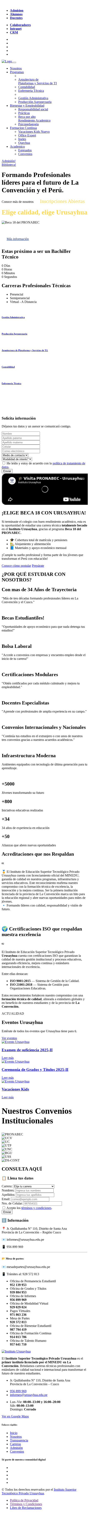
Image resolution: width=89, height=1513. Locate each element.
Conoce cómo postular (16, 565)
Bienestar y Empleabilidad (27, 105)
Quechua (24, 143)
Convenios (25, 154)
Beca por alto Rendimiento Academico (34, 118)
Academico (17, 146)
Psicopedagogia (28, 124)
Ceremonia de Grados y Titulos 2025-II (35, 1069)
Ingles (22, 139)
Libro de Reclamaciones (26, 1507)
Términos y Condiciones (26, 1504)
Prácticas (24, 113)
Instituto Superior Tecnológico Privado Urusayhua (39, 1491)
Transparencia (19, 1440)
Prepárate (38, 565)
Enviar (7, 471)
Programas (17, 72)
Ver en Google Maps (15, 1416)
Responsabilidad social (33, 109)
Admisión (16, 1448)
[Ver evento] (15, 1042)
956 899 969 (18, 1391)
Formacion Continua (23, 128)
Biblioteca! (9, 164)
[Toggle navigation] (14, 62)
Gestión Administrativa (33, 98)
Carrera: (7, 1186)
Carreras (15, 1444)
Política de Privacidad (24, 1500)
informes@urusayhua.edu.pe (28, 1395)
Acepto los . (29, 1208)
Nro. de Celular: (12, 1203)
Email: (6, 1199)
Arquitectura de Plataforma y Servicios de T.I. (25, 350)
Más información (18, 239)
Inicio (13, 1433)
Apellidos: (8, 1194)
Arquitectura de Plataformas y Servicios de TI (37, 81)
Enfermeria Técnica (31, 90)
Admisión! (9, 161)
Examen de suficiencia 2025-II (27, 1050)
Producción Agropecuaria (35, 102)
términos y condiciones (36, 1208)
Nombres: (8, 1190)
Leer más (8, 1058)
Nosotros (16, 68)
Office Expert (27, 135)
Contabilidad (26, 87)
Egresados (25, 150)
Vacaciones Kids (34, 131)
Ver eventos (9, 1038)
